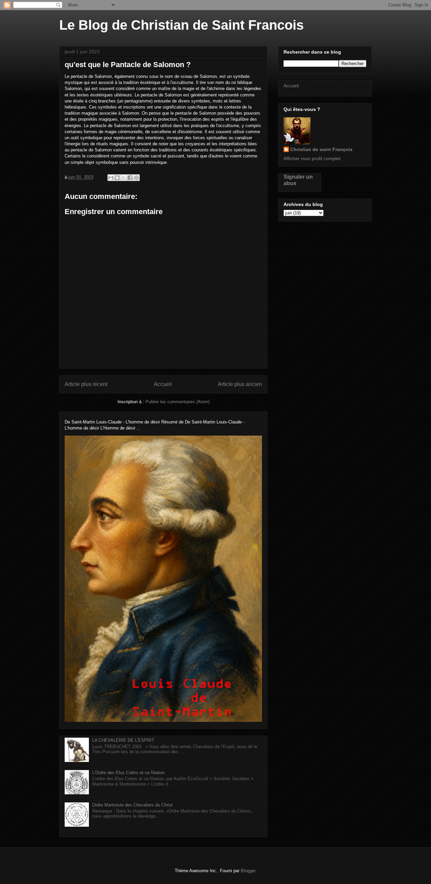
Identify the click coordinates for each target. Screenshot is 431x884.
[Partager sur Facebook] (130, 177)
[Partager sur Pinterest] (136, 177)
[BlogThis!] (117, 177)
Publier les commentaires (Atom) (177, 401)
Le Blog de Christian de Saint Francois (181, 25)
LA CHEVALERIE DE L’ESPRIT (123, 740)
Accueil (163, 384)
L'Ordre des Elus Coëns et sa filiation (128, 772)
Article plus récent (86, 384)
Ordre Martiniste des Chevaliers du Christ (132, 804)
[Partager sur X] (123, 177)
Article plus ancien (240, 384)
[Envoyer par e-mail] (110, 177)
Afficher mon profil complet (312, 158)
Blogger (248, 870)
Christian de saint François (321, 149)
